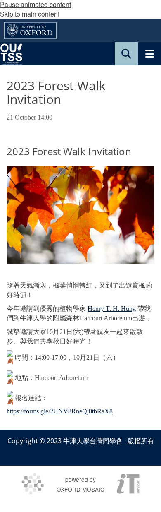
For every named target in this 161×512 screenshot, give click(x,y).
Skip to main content (29, 14)
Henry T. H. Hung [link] (112, 308)
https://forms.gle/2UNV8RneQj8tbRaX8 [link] (60, 411)
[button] (126, 53)
